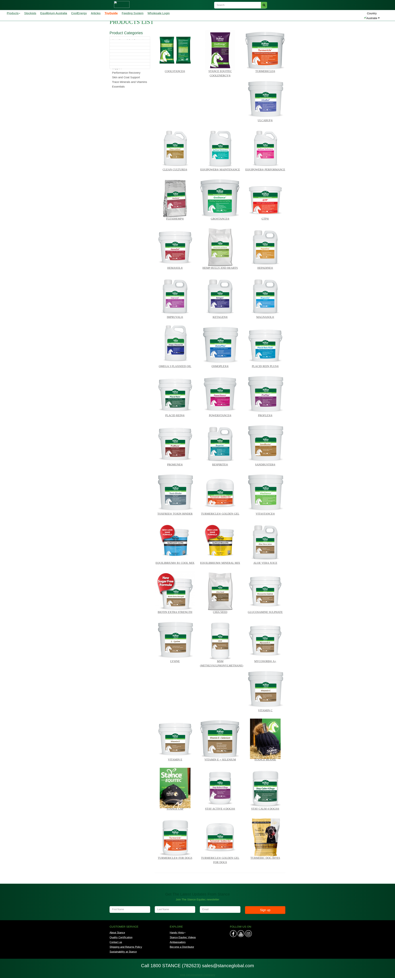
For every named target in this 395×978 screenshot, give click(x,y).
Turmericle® (265, 71)
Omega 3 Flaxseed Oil (175, 366)
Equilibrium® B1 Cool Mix (175, 562)
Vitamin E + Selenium (220, 759)
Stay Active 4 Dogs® (220, 808)
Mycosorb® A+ (265, 661)
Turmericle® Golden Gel (220, 513)
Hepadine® (265, 267)
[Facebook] (233, 933)
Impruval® (175, 317)
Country (372, 13)
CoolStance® (175, 71)
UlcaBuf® (265, 120)
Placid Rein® (175, 415)
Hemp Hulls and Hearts (220, 267)
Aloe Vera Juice (265, 562)
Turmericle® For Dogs (175, 857)
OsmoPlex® (220, 366)
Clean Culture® (175, 169)
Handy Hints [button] (177, 932)
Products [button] (13, 13)
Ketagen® (220, 317)
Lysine (175, 661)
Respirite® (220, 464)
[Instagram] (240, 933)
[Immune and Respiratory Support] (130, 54)
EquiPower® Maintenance (220, 169)
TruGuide (111, 13)
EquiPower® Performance (265, 169)
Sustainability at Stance (123, 951)
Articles (96, 13)
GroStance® (220, 218)
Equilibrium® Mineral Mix (220, 562)
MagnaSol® (265, 317)
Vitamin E (175, 759)
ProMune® (175, 464)
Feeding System (132, 13)
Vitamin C (265, 710)
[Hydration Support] (130, 51)
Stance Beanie (265, 759)
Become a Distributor (182, 946)
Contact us (116, 942)
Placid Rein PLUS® (265, 366)
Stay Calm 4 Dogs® (265, 808)
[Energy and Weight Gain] (130, 44)
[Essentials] (130, 67)
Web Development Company (197, 974)
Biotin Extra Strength (175, 612)
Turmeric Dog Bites (265, 857)
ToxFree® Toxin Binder (175, 513)
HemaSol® (175, 267)
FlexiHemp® (175, 218)
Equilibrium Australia (53, 13)
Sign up (265, 910)
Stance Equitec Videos (183, 937)
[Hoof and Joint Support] (130, 47)
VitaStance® (265, 513)
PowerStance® (220, 415)
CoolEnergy (79, 13)
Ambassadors (178, 942)
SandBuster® (265, 464)
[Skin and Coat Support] (130, 60)
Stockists (30, 13)
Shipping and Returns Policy (126, 946)
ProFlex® (265, 415)
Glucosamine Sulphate (265, 612)
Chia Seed (220, 612)
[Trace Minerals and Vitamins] (130, 64)
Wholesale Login (159, 13)
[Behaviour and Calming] (130, 41)
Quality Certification (121, 937)
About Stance (117, 932)
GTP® (265, 218)
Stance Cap (175, 808)
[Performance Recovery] (130, 57)
